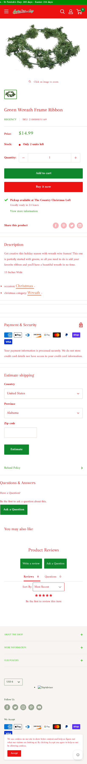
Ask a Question (13, 509)
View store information (24, 211)
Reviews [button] (29, 576)
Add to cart (43, 173)
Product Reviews (43, 550)
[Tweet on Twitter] (72, 225)
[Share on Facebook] (56, 225)
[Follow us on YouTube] (39, 707)
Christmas (25, 286)
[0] (79, 11)
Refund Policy (12, 468)
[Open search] (62, 11)
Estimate (17, 449)
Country (9, 384)
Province (9, 404)
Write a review (31, 563)
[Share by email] (80, 225)
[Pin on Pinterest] (64, 225)
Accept (14, 753)
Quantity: (10, 157)
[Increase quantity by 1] (75, 157)
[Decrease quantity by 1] (23, 157)
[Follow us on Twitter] (15, 707)
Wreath (34, 292)
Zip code (9, 423)
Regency (10, 119)
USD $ (10, 682)
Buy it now (43, 187)
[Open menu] (6, 11)
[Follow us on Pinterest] (31, 707)
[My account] (71, 11)
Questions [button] (50, 576)
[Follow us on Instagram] (23, 707)
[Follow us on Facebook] (7, 707)
